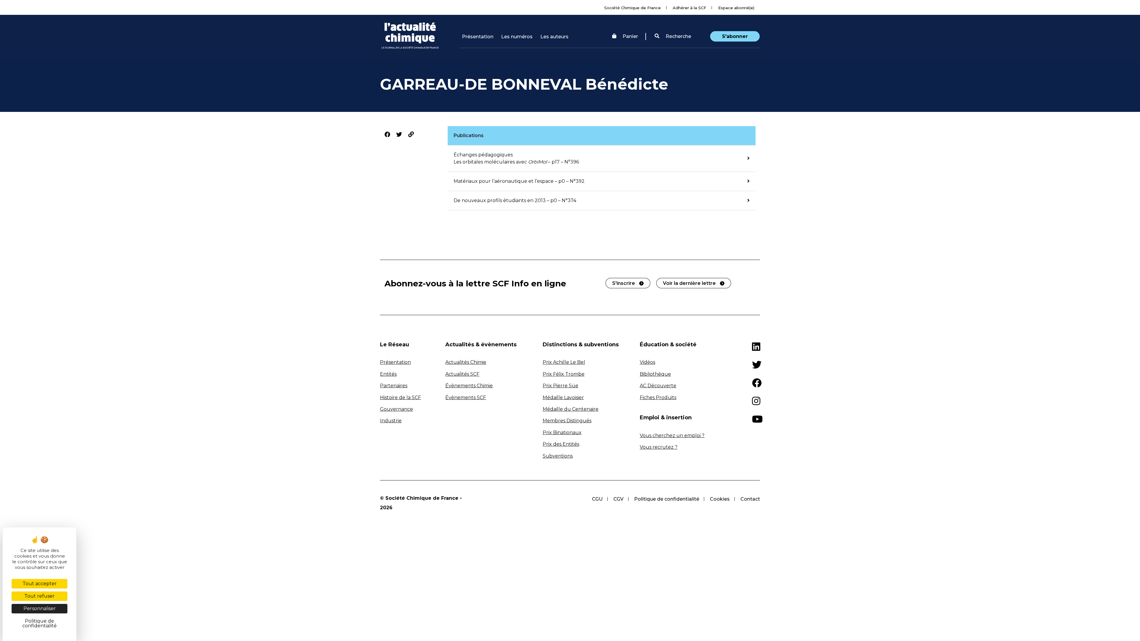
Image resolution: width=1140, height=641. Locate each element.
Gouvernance (396, 409)
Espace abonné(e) (736, 7)
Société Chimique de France (632, 7)
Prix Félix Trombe (564, 374)
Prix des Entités (561, 444)
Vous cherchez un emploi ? (672, 435)
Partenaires (393, 385)
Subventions (558, 456)
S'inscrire (623, 283)
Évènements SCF (465, 397)
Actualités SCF (462, 374)
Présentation (477, 36)
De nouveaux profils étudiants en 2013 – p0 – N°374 (515, 200)
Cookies (720, 499)
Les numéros (517, 36)
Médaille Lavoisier (563, 397)
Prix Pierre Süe (560, 385)
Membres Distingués (567, 420)
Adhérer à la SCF (689, 7)
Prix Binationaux (562, 432)
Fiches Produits (658, 397)
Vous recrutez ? (658, 447)
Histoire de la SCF (400, 397)
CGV (618, 499)
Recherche (677, 36)
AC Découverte (658, 385)
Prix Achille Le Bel (564, 362)
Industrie (391, 420)
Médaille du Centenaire (570, 409)
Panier (630, 36)
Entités (388, 374)
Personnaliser (39, 608)
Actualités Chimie (465, 362)
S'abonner (735, 36)
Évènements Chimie (469, 385)
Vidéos (647, 362)
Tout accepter (40, 583)
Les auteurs (554, 36)
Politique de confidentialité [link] (39, 623)
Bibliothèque (655, 374)
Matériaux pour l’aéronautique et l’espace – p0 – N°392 (519, 181)
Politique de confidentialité (666, 499)
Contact (750, 499)
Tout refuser (39, 596)
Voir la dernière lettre (689, 283)
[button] (673, 36)
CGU (597, 499)
